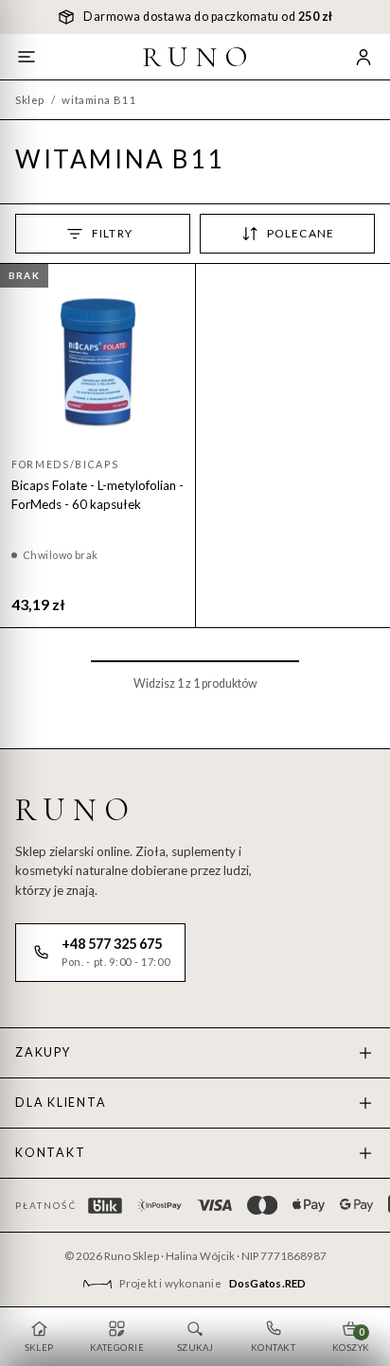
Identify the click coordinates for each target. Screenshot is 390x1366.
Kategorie (117, 1347)
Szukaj (195, 1347)
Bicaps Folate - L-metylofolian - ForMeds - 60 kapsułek (97, 495)
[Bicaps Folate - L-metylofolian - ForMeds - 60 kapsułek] (97, 361)
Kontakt (50, 1153)
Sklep (29, 100)
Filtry (112, 233)
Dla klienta (60, 1102)
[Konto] (363, 56)
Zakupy (43, 1052)
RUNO (199, 57)
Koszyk (351, 1339)
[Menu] (26, 56)
